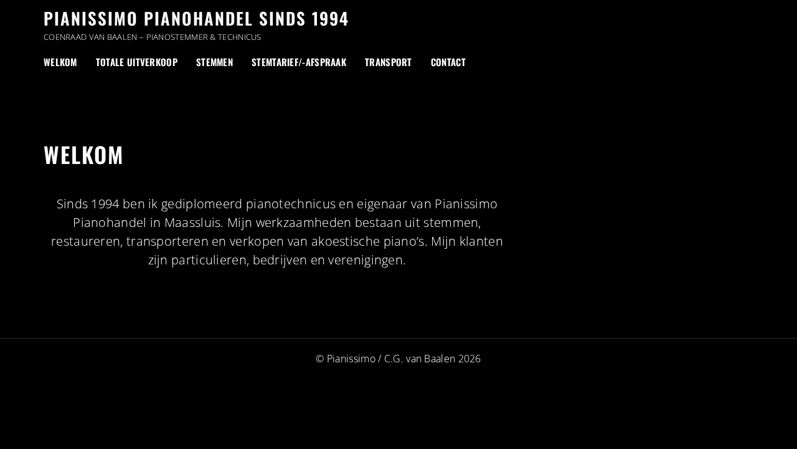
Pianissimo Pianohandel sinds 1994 (196, 18)
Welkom (60, 62)
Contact (448, 62)
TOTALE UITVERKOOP (136, 62)
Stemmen (214, 62)
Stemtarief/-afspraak (299, 62)
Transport (388, 62)
